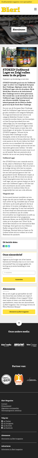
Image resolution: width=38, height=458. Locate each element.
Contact (4, 404)
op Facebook (8, 428)
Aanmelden (19, 279)
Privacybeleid (6, 406)
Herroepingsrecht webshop (11, 411)
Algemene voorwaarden (10, 408)
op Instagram (8, 423)
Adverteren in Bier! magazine (12, 449)
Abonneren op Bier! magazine (19, 312)
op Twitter (7, 421)
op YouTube (7, 426)
